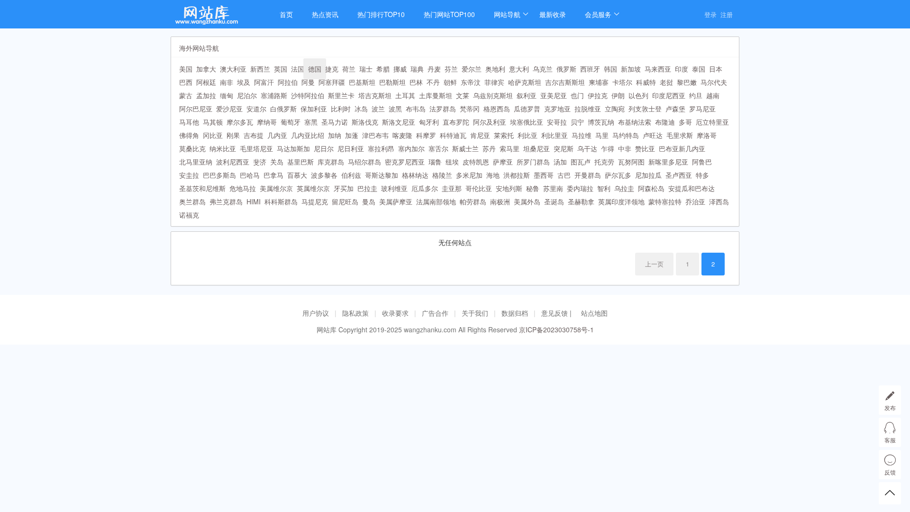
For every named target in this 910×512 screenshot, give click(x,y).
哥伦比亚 (478, 188)
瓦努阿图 (631, 161)
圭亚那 (452, 188)
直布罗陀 (456, 122)
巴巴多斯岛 (219, 175)
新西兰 (260, 68)
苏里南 (553, 188)
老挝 (666, 82)
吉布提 (254, 135)
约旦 (695, 95)
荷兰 (348, 68)
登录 (710, 14)
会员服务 (598, 14)
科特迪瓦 (453, 135)
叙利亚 (527, 95)
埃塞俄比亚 (526, 122)
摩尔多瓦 (240, 122)
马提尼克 (314, 201)
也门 (577, 95)
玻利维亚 (394, 188)
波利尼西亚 (232, 161)
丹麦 (434, 68)
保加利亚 (313, 108)
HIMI (253, 201)
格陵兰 (442, 175)
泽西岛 (719, 201)
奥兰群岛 (192, 201)
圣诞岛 (554, 201)
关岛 (276, 161)
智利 (603, 188)
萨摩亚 (503, 161)
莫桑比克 (192, 148)
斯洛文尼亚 (398, 122)
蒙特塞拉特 (665, 201)
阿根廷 (206, 82)
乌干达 (587, 148)
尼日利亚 (350, 148)
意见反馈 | (557, 313)
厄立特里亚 (712, 122)
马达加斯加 (293, 148)
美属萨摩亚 (395, 201)
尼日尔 (324, 148)
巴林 (416, 82)
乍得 (607, 148)
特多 (702, 175)
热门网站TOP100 (449, 14)
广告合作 (435, 313)
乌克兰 (543, 68)
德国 (314, 68)
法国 (297, 68)
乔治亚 (695, 201)
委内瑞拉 (580, 188)
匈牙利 (429, 122)
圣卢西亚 (678, 175)
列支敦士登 (645, 108)
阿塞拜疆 (331, 82)
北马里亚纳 (195, 161)
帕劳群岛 (473, 201)
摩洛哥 (707, 135)
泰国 (698, 68)
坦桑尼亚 (536, 148)
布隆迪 (665, 122)
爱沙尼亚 (229, 108)
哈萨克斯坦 (524, 82)
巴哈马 (250, 175)
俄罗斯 (566, 68)
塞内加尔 (411, 148)
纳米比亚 (222, 148)
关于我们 (475, 313)
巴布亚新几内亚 (682, 148)
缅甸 (226, 95)
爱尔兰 (472, 68)
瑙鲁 (435, 161)
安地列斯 (509, 188)
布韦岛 (416, 108)
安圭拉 (189, 175)
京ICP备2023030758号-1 (556, 329)
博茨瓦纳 (601, 122)
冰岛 (361, 108)
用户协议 (315, 313)
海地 (493, 175)
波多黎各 (324, 175)
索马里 (509, 148)
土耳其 (405, 95)
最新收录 (552, 14)
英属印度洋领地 (621, 201)
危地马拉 (242, 188)
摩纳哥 (267, 122)
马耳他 (189, 122)
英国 (280, 68)
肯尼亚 (480, 135)
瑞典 (417, 68)
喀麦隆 (402, 135)
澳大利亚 (233, 68)
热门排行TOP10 (381, 14)
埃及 (243, 82)
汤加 (560, 161)
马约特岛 (625, 135)
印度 (681, 68)
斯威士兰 (465, 148)
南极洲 (500, 201)
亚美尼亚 (553, 95)
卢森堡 (675, 108)
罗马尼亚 (702, 108)
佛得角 (189, 135)
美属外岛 (527, 201)
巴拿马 (273, 175)
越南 (712, 95)
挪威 (400, 68)
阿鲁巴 (702, 161)
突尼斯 (563, 148)
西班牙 (590, 68)
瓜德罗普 (527, 108)
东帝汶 (471, 82)
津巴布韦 (375, 135)
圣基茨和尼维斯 (202, 188)
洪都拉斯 (516, 175)
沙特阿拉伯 (307, 95)
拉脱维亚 (587, 108)
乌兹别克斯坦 (493, 95)
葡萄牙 (290, 122)
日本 (715, 68)
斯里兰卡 (341, 95)
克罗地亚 (557, 108)
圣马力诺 (334, 122)
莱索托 (504, 135)
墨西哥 (544, 175)
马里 (602, 135)
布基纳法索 (634, 122)
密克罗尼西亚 (405, 161)
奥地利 (495, 68)
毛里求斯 (679, 135)
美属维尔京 (276, 188)
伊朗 (618, 95)
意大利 (519, 68)
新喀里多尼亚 (668, 161)
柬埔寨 (599, 82)
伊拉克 (598, 95)
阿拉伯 (288, 82)
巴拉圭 (367, 188)
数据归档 (514, 313)
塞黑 (311, 122)
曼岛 (368, 201)
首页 (286, 14)
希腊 (383, 68)
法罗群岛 (442, 108)
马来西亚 (658, 68)
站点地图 (594, 313)
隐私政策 (355, 313)
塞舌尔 (438, 148)
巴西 (185, 82)
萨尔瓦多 (618, 175)
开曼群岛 (587, 175)
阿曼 (308, 82)
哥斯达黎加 (381, 175)
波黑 (395, 108)
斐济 (259, 161)
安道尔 (256, 108)
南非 (226, 82)
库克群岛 (331, 161)
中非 (624, 148)
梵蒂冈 (470, 108)
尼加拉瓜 (648, 175)
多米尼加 (469, 175)
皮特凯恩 (476, 161)
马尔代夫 (714, 82)
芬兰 (451, 68)
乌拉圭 (624, 188)
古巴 (564, 175)
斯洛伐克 (365, 122)
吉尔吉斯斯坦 (565, 82)
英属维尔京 (313, 188)
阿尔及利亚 (489, 122)
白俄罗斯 (283, 108)
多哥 (685, 122)
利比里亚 (554, 135)
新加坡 (631, 68)
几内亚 (277, 135)
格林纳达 (415, 175)
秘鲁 (532, 188)
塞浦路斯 (274, 95)
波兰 (378, 108)
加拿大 (206, 68)
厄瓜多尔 (424, 188)
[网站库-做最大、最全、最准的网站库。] (216, 18)
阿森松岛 (651, 188)
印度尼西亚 (668, 95)
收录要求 (395, 313)
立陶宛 (615, 108)
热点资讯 (325, 14)
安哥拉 (557, 122)
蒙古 (185, 95)
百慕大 (297, 175)
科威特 (646, 82)
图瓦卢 (581, 161)
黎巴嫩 (687, 82)
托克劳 (604, 161)
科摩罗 (426, 135)
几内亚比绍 (307, 135)
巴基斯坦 (362, 82)
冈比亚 (213, 135)
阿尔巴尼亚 (195, 108)
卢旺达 (653, 135)
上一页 (654, 263)
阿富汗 (264, 82)
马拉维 (582, 135)
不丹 (433, 82)
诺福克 (189, 214)
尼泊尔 (247, 95)
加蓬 (351, 135)
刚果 (233, 135)
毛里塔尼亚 (256, 148)
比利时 (341, 108)
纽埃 (452, 161)
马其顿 (213, 122)
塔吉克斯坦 (374, 95)
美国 (185, 68)
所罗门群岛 (533, 161)
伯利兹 (351, 175)
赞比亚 (645, 148)
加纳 (334, 135)
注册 (726, 14)
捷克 (331, 68)
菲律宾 (494, 82)
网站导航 (507, 14)
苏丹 (489, 148)
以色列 (638, 95)
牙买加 (344, 188)
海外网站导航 (199, 48)
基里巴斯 (300, 161)
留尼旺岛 (345, 201)
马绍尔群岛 (364, 161)
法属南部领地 (436, 201)
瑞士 (366, 68)
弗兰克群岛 (226, 201)
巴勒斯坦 (392, 82)
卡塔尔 (622, 82)
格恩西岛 (496, 108)
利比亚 (527, 135)
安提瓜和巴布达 (691, 188)
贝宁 (577, 122)
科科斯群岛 (281, 201)
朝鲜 (450, 82)
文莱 (462, 95)
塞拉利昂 (381, 148)
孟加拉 (206, 95)
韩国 (610, 68)
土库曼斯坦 (435, 95)
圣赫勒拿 (581, 201)
